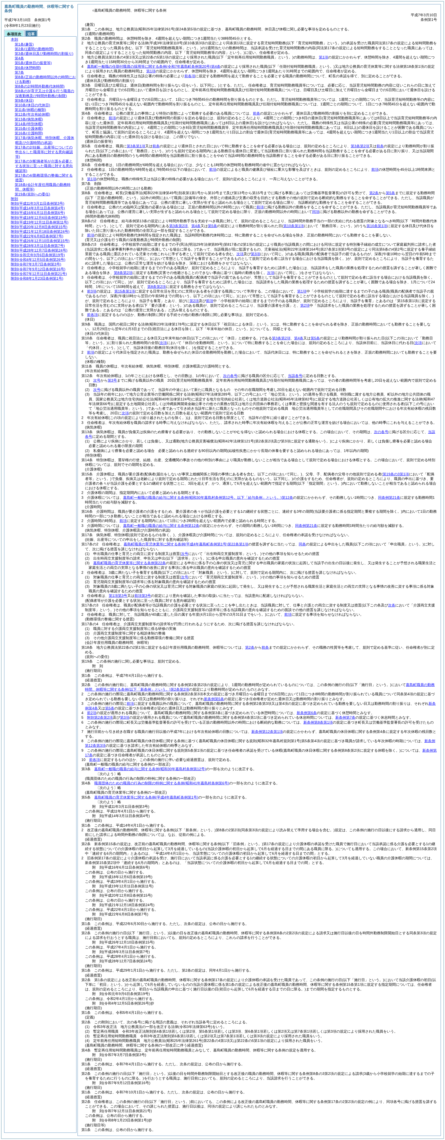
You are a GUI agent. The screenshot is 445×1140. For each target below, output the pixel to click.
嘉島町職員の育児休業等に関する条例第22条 (129, 563)
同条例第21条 (389, 497)
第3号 (112, 380)
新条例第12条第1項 (267, 732)
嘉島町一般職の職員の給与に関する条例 (150, 769)
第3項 (124, 717)
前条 (256, 113)
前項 (112, 118)
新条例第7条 (345, 717)
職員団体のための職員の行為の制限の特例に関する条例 (161, 783)
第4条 (196, 226)
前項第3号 (142, 596)
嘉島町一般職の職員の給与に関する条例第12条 (208, 497)
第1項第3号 (118, 596)
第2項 (194, 301)
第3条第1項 (136, 146)
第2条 (374, 193)
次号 (96, 380)
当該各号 (295, 376)
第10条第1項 (376, 226)
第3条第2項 (360, 146)
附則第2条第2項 (100, 717)
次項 (125, 413)
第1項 (323, 57)
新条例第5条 (214, 699)
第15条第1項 (124, 291)
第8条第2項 (123, 273)
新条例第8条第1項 (318, 722)
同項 (315, 212)
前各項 (189, 76)
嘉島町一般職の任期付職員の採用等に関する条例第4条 (153, 66)
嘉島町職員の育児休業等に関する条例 (146, 797)
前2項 (91, 713)
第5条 (390, 193)
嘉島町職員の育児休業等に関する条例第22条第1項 (186, 544)
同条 (302, 544)
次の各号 (230, 376)
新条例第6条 (307, 713)
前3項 (91, 291)
